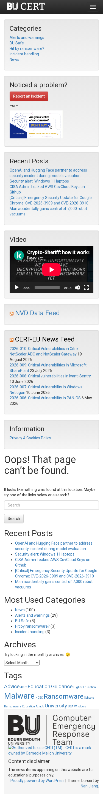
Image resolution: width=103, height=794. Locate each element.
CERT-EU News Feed (45, 339)
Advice (12, 686)
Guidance (62, 686)
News (14, 59)
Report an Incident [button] (29, 96)
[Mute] (77, 287)
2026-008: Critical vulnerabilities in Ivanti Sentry (50, 376)
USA (70, 706)
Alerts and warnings (27, 37)
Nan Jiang (89, 786)
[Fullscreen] (86, 287)
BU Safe (17, 43)
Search (14, 518)
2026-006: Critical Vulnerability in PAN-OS (45, 398)
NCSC (39, 697)
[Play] (17, 287)
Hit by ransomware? (27, 48)
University (56, 705)
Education (38, 686)
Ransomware (63, 696)
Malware (19, 696)
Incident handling (24, 54)
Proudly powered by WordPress (37, 780)
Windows (80, 706)
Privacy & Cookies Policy (30, 438)
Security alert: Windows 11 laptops (39, 181)
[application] (51, 269)
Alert (23, 687)
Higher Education (84, 687)
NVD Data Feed (37, 313)
